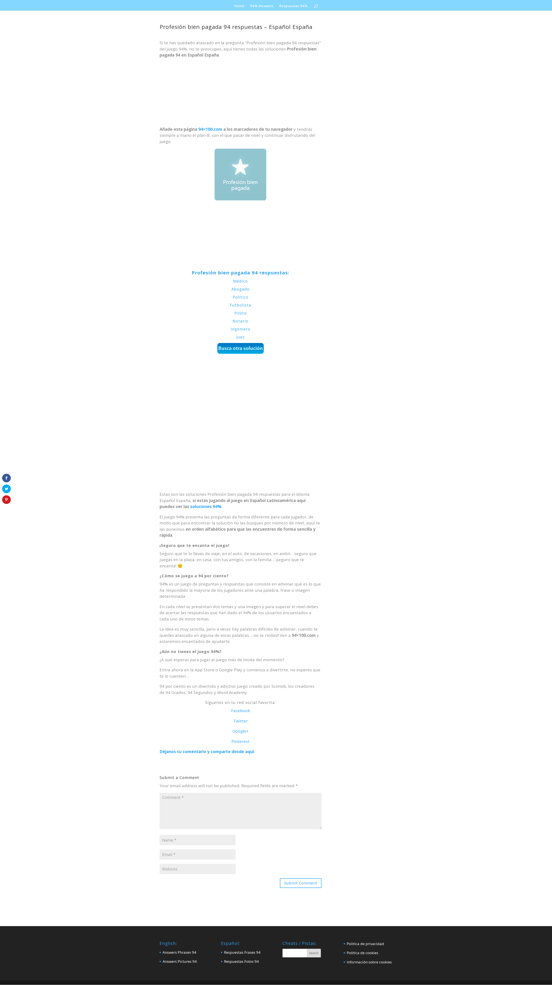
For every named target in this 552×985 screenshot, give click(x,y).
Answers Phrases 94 (179, 952)
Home (239, 6)
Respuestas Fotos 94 (241, 961)
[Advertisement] (240, 94)
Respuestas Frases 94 (242, 952)
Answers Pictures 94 (180, 961)
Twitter (240, 721)
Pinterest (240, 741)
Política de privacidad (365, 943)
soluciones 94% (205, 506)
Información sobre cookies (369, 962)
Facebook (240, 710)
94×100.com (210, 129)
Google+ (240, 731)
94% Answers (261, 6)
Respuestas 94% (293, 6)
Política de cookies (362, 952)
